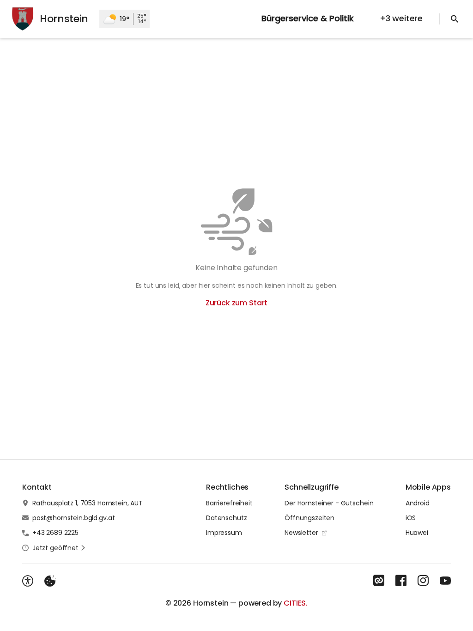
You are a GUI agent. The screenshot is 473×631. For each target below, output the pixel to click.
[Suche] (454, 19)
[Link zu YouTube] (445, 580)
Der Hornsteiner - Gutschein (329, 503)
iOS (411, 517)
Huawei (417, 532)
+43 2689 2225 (55, 532)
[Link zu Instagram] (423, 580)
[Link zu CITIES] (378, 580)
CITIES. (296, 603)
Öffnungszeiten (309, 517)
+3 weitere (401, 18)
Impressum (224, 532)
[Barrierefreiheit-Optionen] (27, 581)
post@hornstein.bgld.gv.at (73, 517)
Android (418, 503)
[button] (59, 547)
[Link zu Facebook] (400, 580)
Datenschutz (226, 517)
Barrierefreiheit (229, 503)
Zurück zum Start (236, 302)
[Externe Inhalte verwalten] (49, 581)
